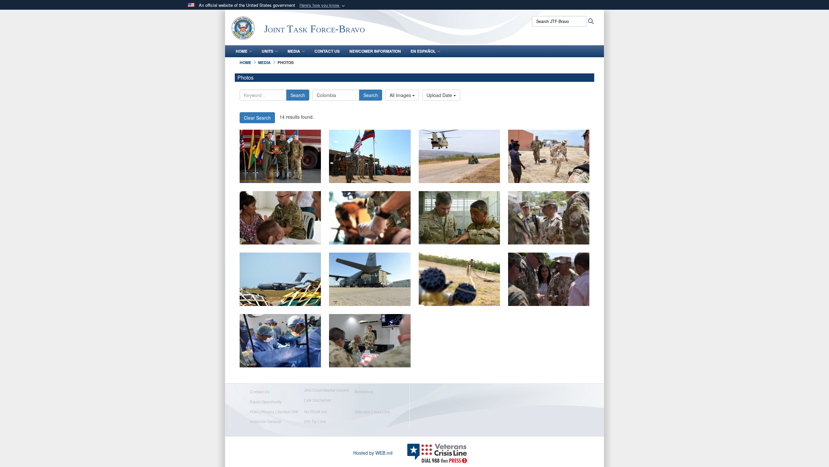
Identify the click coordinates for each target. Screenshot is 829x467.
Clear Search (257, 117)
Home (241, 51)
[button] (323, 5)
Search (297, 95)
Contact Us (327, 51)
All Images (401, 95)
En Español (423, 51)
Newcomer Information (375, 51)
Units (267, 51)
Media (294, 51)
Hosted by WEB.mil (372, 453)
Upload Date (439, 95)
